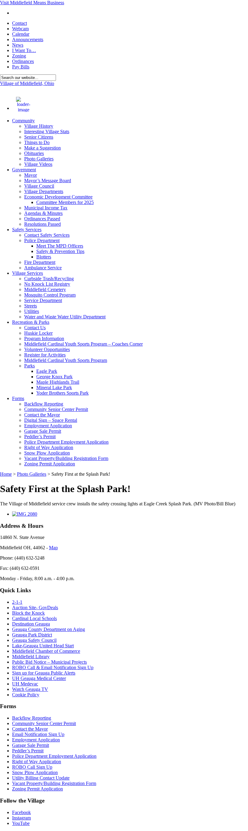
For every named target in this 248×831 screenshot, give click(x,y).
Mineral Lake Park (54, 387)
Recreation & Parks (30, 322)
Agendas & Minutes (43, 213)
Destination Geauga (31, 623)
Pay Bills (20, 66)
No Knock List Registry (47, 284)
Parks (29, 365)
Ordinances (23, 61)
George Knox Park (54, 376)
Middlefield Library (31, 656)
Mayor (30, 175)
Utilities (31, 311)
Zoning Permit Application (49, 463)
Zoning (19, 55)
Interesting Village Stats (46, 131)
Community (23, 120)
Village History (38, 126)
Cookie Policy (25, 694)
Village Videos (38, 164)
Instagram (21, 817)
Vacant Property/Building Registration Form (66, 458)
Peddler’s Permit (40, 436)
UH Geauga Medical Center (39, 678)
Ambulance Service (43, 267)
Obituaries (34, 153)
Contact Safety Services (47, 235)
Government (24, 169)
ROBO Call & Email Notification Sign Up (52, 667)
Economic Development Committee (58, 196)
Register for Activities (45, 354)
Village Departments (43, 191)
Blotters (43, 256)
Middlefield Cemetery (45, 289)
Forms (18, 398)
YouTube (21, 823)
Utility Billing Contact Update (41, 777)
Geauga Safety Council (34, 640)
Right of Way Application (48, 447)
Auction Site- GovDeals (35, 607)
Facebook (21, 812)
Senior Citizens (38, 137)
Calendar (20, 34)
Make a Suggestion (42, 147)
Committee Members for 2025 (65, 202)
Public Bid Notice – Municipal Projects (49, 662)
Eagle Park (46, 371)
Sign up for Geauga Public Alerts (43, 672)
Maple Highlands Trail (57, 382)
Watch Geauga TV (30, 689)
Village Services (27, 273)
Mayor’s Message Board (47, 180)
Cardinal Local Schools (34, 618)
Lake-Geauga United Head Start (43, 645)
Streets (30, 305)
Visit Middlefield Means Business (32, 2)
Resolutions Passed (42, 224)
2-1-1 (17, 602)
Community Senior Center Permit (56, 409)
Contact (19, 23)
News (17, 45)
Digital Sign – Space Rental (50, 420)
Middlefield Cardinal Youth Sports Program (65, 360)
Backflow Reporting (43, 403)
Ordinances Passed (42, 218)
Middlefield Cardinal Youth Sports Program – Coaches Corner (83, 344)
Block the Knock (28, 613)
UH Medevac (25, 683)
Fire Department (39, 262)
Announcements (27, 39)
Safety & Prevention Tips (60, 251)
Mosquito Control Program (50, 294)
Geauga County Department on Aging (48, 629)
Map (53, 547)
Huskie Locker (38, 333)
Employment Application (48, 425)
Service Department (43, 300)
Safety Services (26, 229)
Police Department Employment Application (66, 442)
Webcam (20, 28)
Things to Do (37, 142)
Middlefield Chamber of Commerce (46, 651)
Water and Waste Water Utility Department (65, 316)
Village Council (39, 186)
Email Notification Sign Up (38, 734)
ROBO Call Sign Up (32, 767)
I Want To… (24, 50)
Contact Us (35, 327)
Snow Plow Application (47, 452)
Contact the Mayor (42, 414)
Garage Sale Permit (42, 431)
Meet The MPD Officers (59, 245)
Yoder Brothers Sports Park (62, 393)
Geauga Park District (32, 634)
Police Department (42, 240)
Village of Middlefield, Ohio (27, 83)
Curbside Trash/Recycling (49, 278)
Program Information (44, 338)
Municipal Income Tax (45, 207)
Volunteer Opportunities (47, 349)
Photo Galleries (39, 158)
